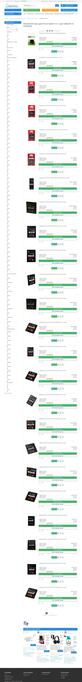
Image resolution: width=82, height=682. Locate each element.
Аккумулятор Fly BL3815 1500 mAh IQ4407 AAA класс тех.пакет (53, 587)
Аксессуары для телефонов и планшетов (17, 18)
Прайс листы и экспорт (32, 10)
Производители (45, 674)
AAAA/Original (9, 54)
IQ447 (8, 212)
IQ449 (8, 247)
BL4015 (8, 121)
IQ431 (8, 239)
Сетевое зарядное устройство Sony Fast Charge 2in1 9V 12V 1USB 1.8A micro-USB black (43, 659)
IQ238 (8, 230)
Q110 (8, 151)
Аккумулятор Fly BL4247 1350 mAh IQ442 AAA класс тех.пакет (52, 491)
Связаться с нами (27, 674)
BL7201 (8, 217)
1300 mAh (9, 340)
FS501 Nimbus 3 (10, 291)
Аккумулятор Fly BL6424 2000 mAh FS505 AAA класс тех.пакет (52, 394)
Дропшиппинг (7, 675)
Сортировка (42, 30)
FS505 (8, 204)
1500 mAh (9, 349)
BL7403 (8, 234)
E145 (8, 169)
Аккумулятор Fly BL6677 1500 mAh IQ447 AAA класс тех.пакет (52, 370)
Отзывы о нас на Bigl (51, 10)
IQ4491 (8, 265)
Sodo (59, 661)
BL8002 (8, 252)
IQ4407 (8, 108)
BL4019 (8, 130)
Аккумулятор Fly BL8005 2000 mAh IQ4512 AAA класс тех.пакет (53, 298)
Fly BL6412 (9, 321)
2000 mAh (9, 370)
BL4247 (8, 156)
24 (57, 30)
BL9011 (8, 313)
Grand (8, 389)
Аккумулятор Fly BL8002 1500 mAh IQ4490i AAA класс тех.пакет (53, 322)
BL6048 (8, 195)
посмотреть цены (59, 46)
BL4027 (8, 138)
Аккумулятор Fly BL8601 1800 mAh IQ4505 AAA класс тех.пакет (53, 226)
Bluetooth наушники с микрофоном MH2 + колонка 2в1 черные (56, 659)
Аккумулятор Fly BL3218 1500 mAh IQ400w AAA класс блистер (52, 153)
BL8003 (8, 260)
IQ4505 (8, 300)
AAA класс (9, 50)
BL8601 (8, 295)
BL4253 (8, 178)
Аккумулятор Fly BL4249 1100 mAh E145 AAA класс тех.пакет (52, 467)
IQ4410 (8, 143)
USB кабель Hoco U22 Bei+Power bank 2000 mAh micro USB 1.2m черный (70, 661)
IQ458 (8, 90)
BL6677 (8, 208)
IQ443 (8, 182)
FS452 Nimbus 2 (10, 308)
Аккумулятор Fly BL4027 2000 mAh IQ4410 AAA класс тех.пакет (53, 539)
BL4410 (8, 186)
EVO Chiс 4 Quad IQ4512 (11, 273)
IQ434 (8, 326)
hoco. (72, 663)
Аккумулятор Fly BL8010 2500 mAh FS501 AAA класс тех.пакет (52, 250)
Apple (32, 656)
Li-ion (8, 34)
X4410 (8, 191)
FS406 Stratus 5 (9, 317)
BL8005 (8, 269)
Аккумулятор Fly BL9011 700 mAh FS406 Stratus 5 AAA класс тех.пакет (54, 177)
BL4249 (8, 164)
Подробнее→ (47, 651)
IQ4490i (8, 256)
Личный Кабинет (64, 674)
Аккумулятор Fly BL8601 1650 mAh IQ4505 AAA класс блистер (52, 81)
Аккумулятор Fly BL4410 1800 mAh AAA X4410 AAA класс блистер (53, 129)
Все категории (9, 13)
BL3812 (8, 95)
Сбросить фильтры (8, 393)
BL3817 (8, 112)
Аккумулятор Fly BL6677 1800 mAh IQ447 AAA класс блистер (52, 105)
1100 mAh (9, 336)
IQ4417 (8, 117)
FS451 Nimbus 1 (10, 282)
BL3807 (8, 77)
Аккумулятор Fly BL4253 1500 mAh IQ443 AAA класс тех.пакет (52, 442)
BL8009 (8, 278)
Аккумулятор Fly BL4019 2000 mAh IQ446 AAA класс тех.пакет (52, 563)
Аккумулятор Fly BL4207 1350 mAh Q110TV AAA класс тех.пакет (53, 515)
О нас (6, 674)
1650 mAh (9, 357)
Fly (7, 44)
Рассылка (63, 678)
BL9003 (8, 304)
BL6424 (8, 199)
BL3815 (8, 103)
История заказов (64, 675)
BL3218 (8, 69)
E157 (8, 173)
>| (53, 613)
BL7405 (8, 243)
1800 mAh (9, 366)
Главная (6, 18)
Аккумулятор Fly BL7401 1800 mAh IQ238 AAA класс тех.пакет (52, 346)
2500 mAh (9, 375)
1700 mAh (9, 362)
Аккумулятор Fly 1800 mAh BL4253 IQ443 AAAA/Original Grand (52, 33)
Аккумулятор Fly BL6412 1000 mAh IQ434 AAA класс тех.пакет (52, 418)
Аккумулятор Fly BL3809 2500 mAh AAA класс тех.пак (50, 57)
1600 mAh (9, 353)
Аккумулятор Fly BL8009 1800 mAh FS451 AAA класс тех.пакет (52, 274)
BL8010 (8, 286)
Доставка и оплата (8, 678)
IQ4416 (8, 99)
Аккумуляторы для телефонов (32, 18)
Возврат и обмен (8, 679)
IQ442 (8, 160)
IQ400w (8, 73)
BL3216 (8, 60)
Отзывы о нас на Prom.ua (70, 10)
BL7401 (8, 225)
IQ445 (8, 221)
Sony (45, 662)
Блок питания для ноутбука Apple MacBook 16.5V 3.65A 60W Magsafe (29, 653)
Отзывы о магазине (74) (68, 13)
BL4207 (8, 147)
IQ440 (8, 125)
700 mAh (8, 379)
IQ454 (8, 82)
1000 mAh (9, 331)
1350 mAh (9, 344)
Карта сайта (26, 675)
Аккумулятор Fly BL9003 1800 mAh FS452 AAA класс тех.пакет (52, 202)
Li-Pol (8, 39)
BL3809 (8, 86)
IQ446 (8, 134)
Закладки (63, 676)
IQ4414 (8, 64)
